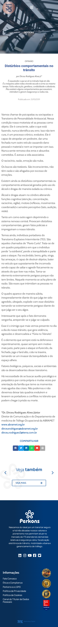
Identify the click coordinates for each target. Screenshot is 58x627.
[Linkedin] (20, 555)
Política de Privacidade (14, 591)
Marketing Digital (29, 621)
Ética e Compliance (13, 582)
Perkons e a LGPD (12, 586)
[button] (15, 448)
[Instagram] (25, 555)
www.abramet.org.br (13, 424)
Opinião (29, 61)
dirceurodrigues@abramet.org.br (19, 428)
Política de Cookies (12, 595)
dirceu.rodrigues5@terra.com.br (19, 432)
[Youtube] (30, 555)
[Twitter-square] (39, 555)
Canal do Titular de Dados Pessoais (16, 600)
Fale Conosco (10, 578)
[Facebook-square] (34, 555)
